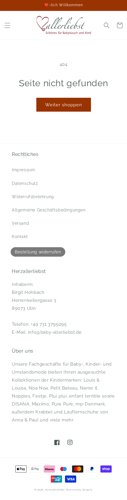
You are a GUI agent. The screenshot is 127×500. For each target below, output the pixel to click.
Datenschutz (25, 183)
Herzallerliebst (55, 489)
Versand (20, 223)
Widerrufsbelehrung (33, 196)
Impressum (23, 169)
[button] (7, 25)
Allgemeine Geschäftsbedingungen (49, 210)
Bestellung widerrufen (38, 252)
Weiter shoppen (63, 105)
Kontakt (20, 236)
